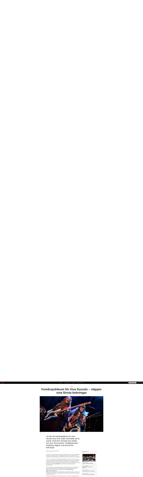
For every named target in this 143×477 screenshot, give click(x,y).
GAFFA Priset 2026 (80, 382)
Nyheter (60, 382)
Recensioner (67, 382)
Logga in (138, 382)
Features (73, 382)
